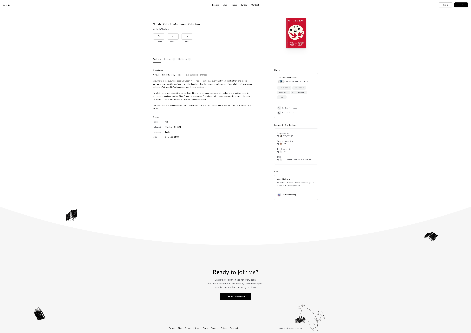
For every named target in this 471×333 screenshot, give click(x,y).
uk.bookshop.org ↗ (290, 195)
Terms (205, 328)
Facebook (234, 328)
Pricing (234, 5)
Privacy (196, 328)
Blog (225, 5)
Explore (215, 5)
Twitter (244, 5)
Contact (255, 5)
